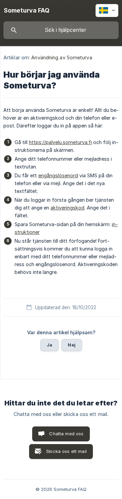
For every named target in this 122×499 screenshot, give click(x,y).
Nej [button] (71, 344)
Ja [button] (49, 344)
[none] (26, 10)
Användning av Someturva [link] (61, 57)
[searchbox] (61, 30)
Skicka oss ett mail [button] (66, 451)
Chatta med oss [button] (66, 433)
